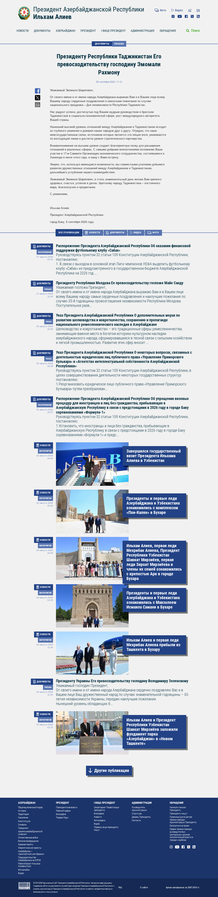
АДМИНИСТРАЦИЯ (142, 30)
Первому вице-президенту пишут (106, 828)
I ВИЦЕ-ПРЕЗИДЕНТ (113, 30)
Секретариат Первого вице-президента (106, 809)
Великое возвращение (28, 841)
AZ (189, 10)
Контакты (136, 820)
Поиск (195, 31)
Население (23, 817)
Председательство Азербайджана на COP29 (29, 859)
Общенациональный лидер (30, 807)
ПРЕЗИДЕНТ (88, 30)
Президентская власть (66, 807)
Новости (98, 817)
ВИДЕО (137, 232)
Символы (22, 824)
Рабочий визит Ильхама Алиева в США (29, 865)
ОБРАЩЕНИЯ (168, 30)
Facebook (186, 16)
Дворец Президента (141, 817)
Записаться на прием (179, 825)
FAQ (120, 887)
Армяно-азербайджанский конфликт (30, 833)
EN (198, 10)
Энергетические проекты (29, 848)
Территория (23, 814)
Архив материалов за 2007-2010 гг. (183, 887)
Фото (163, 10)
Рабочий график (63, 810)
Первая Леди (62, 817)
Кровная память (25, 844)
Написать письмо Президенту (178, 809)
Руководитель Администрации (139, 809)
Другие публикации (111, 770)
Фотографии (99, 820)
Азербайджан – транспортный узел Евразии (31, 852)
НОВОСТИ (23, 30)
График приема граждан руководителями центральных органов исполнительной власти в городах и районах (181, 834)
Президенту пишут (178, 813)
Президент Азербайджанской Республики (88, 9)
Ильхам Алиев (52, 16)
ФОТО (155, 232)
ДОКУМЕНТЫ (42, 30)
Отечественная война (28, 837)
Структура (137, 813)
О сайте (144, 887)
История (22, 810)
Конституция (24, 821)
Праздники (23, 828)
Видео (179, 10)
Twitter (192, 16)
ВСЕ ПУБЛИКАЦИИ (69, 232)
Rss (198, 16)
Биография (61, 814)
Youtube (180, 16)
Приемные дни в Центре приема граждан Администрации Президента (183, 820)
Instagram (173, 16)
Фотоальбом (24, 869)
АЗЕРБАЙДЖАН (65, 30)
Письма (119, 43)
